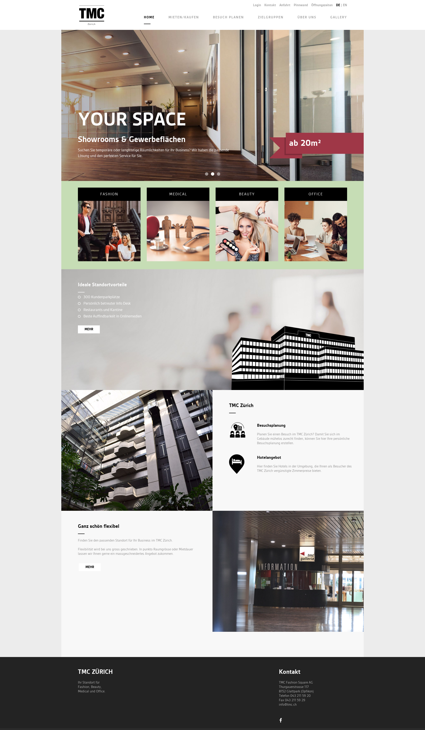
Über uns (307, 17)
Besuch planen (228, 17)
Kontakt (270, 5)
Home (149, 17)
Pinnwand (301, 5)
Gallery (338, 17)
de (338, 5)
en (345, 5)
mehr (89, 329)
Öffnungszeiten (322, 5)
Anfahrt (284, 5)
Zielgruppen (271, 17)
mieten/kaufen (183, 17)
